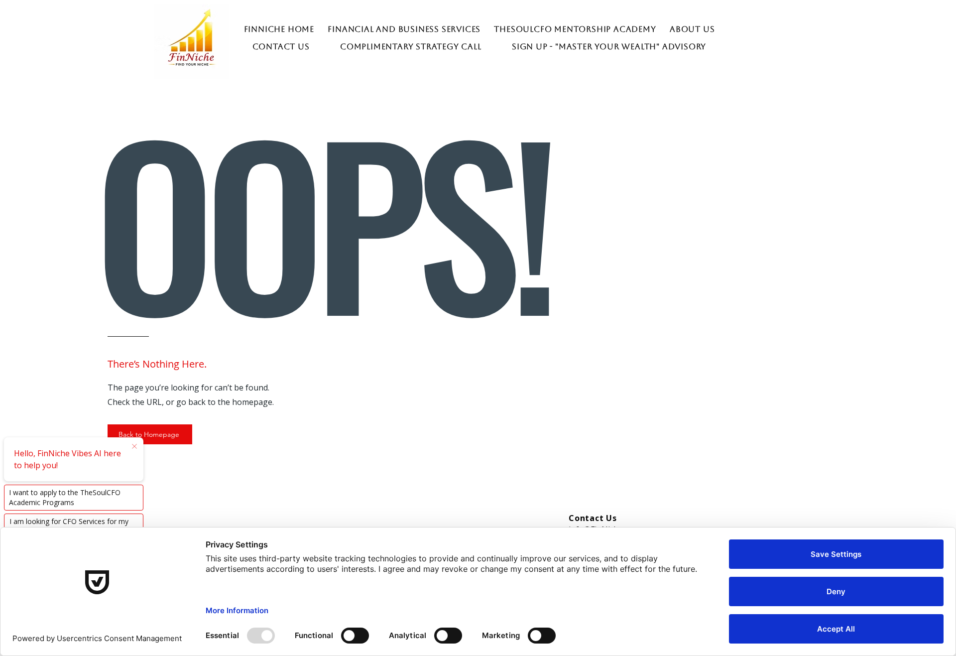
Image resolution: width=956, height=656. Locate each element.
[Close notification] (134, 446)
